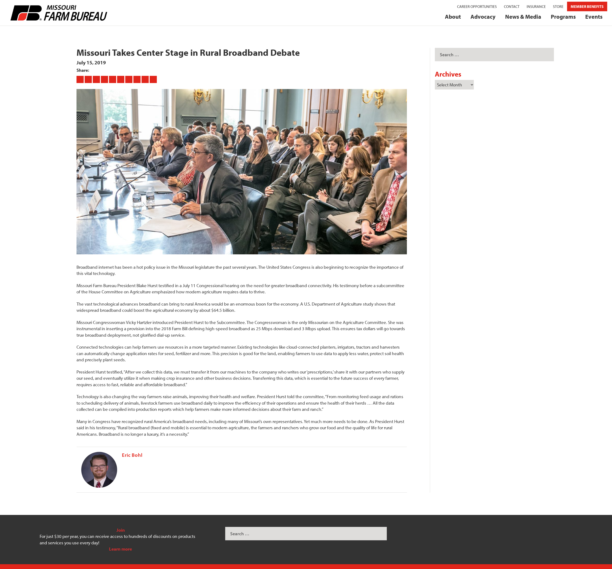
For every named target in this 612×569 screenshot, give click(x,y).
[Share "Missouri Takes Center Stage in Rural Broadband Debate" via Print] (153, 79)
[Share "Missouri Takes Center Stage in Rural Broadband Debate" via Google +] (97, 79)
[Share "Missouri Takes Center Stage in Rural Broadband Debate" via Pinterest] (113, 79)
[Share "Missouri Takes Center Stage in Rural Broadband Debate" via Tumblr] (105, 79)
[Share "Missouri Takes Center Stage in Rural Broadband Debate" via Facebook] (80, 79)
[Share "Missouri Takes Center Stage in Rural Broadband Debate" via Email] (146, 79)
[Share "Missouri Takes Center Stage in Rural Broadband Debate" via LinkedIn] (121, 79)
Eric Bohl (132, 455)
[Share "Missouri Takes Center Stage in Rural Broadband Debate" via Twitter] (89, 79)
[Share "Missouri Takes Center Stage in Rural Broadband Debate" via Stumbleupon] (137, 79)
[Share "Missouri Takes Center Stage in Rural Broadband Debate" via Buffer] (129, 79)
